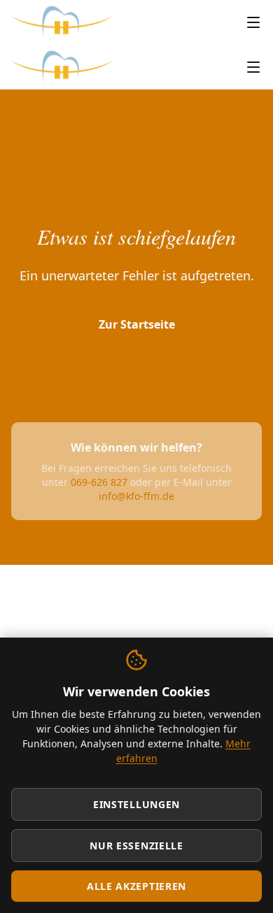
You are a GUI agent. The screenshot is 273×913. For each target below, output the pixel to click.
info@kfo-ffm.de (136, 496)
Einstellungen (136, 804)
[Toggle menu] (253, 22)
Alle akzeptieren (136, 886)
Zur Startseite (137, 324)
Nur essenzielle (136, 845)
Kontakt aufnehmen (136, 370)
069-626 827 (99, 482)
